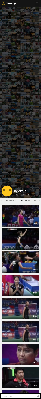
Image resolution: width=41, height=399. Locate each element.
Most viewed (25, 201)
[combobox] (20, 396)
